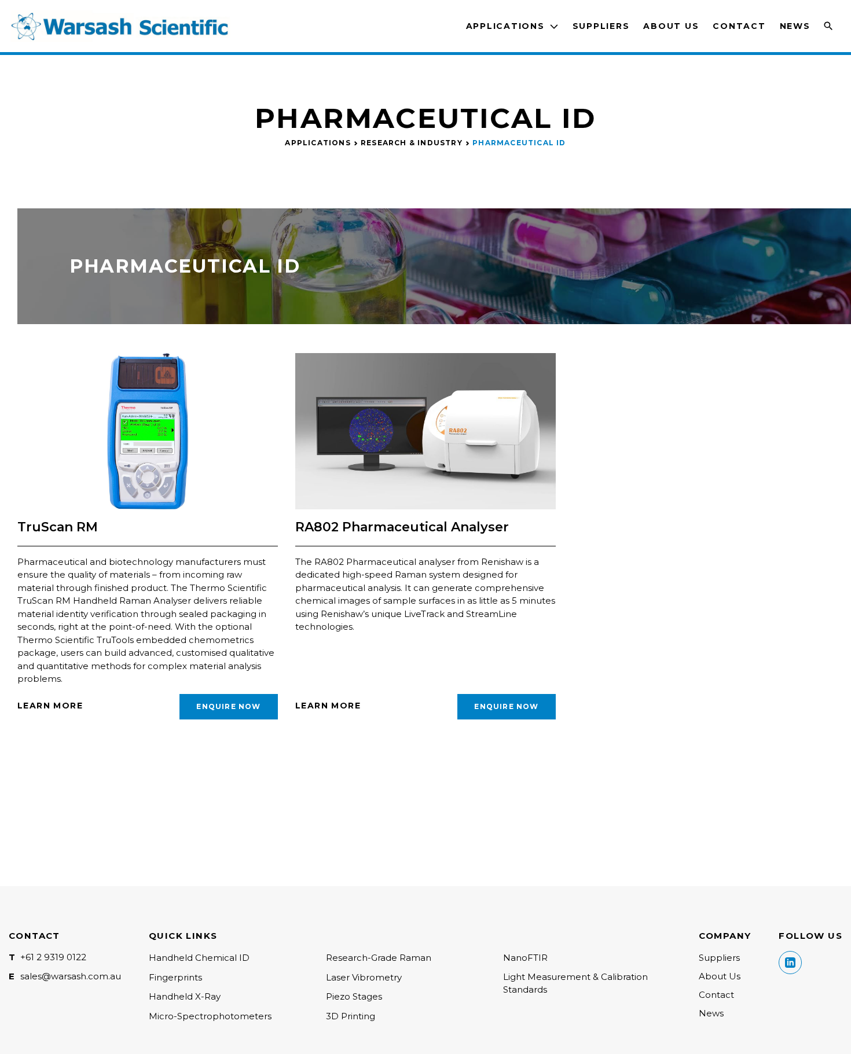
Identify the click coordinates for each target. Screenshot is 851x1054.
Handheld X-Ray (185, 996)
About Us (671, 26)
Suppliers (601, 26)
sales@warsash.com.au (70, 976)
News (795, 26)
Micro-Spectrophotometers (210, 1016)
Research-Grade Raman (378, 957)
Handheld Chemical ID (199, 957)
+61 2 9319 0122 (53, 957)
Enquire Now (228, 706)
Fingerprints (175, 977)
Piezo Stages (354, 996)
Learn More (50, 705)
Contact (739, 26)
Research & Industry (412, 142)
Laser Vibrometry (364, 977)
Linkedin (790, 962)
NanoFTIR (525, 957)
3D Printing (350, 1016)
